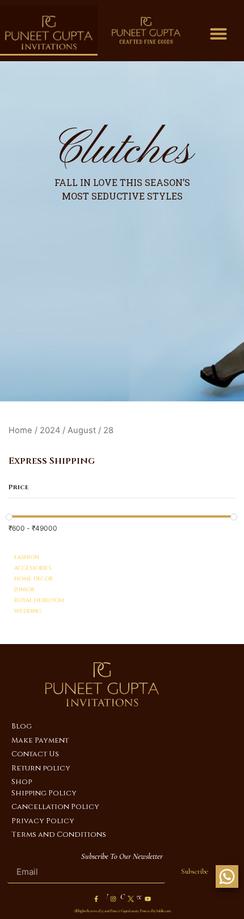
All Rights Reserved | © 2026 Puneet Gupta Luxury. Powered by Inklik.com (122, 911)
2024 (50, 430)
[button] (218, 33)
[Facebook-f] (96, 899)
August (82, 430)
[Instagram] (113, 899)
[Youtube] (147, 899)
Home (20, 430)
